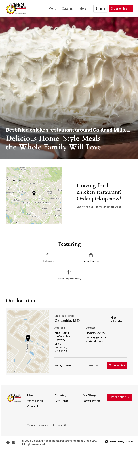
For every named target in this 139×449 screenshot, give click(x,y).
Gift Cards (62, 401)
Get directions (118, 319)
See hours (95, 365)
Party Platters (91, 401)
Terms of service (37, 425)
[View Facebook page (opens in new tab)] (8, 442)
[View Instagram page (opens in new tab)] (14, 442)
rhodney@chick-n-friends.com (95, 339)
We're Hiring (35, 401)
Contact (32, 406)
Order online (117, 365)
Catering (68, 8)
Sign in (100, 8)
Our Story (89, 395)
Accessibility (61, 425)
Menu (52, 8)
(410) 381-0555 (95, 333)
